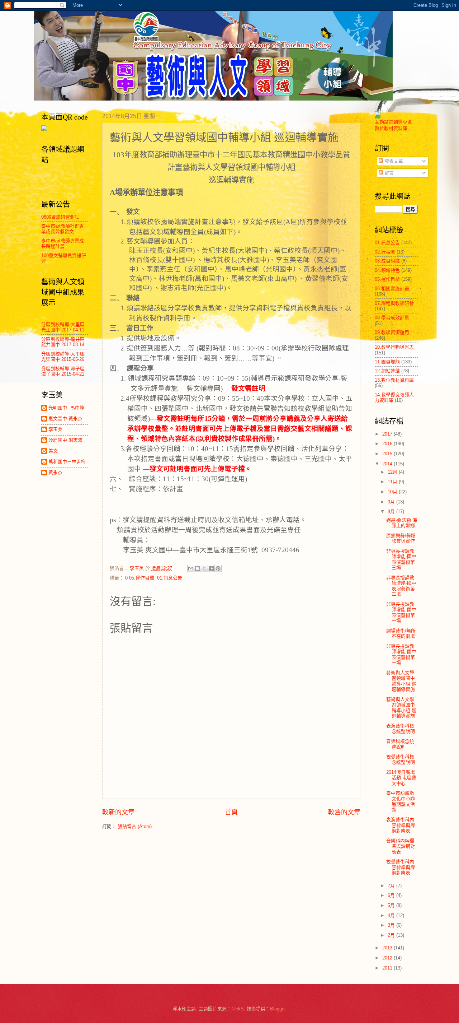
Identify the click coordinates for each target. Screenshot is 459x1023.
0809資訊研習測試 (60, 217)
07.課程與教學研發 (394, 303)
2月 (392, 935)
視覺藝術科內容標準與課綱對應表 (400, 867)
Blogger (277, 1009)
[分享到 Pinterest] (218, 568)
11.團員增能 (387, 361)
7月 (392, 885)
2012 (388, 958)
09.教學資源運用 (392, 332)
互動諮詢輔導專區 (393, 122)
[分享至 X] (204, 568)
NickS (237, 1009)
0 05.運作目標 (139, 578)
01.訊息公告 (169, 578)
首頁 (231, 812)
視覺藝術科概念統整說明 (400, 759)
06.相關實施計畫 (392, 288)
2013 (388, 947)
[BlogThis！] (197, 568)
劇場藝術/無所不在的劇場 (401, 633)
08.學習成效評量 (392, 317)
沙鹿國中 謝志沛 (65, 440)
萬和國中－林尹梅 (67, 461)
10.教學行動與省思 (394, 347)
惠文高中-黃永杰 (65, 418)
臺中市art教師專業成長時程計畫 (62, 243)
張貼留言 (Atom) (135, 826)
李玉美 (55, 429)
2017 (388, 434)
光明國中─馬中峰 (66, 407)
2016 (388, 443)
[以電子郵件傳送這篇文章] (190, 568)
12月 (393, 472)
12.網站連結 (387, 370)
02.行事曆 (385, 252)
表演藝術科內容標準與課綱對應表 (400, 825)
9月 (392, 501)
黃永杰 (55, 472)
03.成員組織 (387, 261)
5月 (392, 905)
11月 (393, 481)
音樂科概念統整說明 (400, 744)
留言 (388, 173)
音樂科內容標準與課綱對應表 (400, 846)
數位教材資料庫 (391, 128)
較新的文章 (118, 812)
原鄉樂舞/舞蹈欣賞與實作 (401, 538)
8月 (392, 511)
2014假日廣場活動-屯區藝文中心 (401, 777)
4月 (392, 915)
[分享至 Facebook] (211, 568)
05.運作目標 (387, 279)
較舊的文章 (344, 812)
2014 (388, 463)
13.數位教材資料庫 (394, 380)
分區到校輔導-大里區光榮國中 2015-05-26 (63, 356)
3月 (392, 925)
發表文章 (393, 161)
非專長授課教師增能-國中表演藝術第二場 (401, 586)
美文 (53, 451)
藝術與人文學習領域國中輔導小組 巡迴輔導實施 (401, 681)
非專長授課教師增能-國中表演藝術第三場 (401, 559)
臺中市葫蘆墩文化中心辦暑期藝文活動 (400, 801)
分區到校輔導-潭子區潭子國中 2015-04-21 (63, 371)
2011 (388, 968)
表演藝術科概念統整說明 (400, 728)
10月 (393, 491)
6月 (392, 895)
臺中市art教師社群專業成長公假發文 (62, 228)
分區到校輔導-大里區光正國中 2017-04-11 (63, 327)
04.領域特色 (387, 270)
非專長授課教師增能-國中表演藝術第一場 (401, 612)
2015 (388, 453)
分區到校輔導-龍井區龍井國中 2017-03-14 (63, 341)
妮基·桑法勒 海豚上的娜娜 (401, 522)
